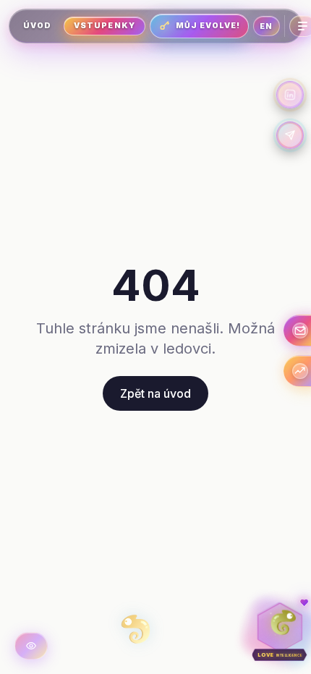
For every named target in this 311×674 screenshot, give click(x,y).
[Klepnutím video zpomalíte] (31, 646)
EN (266, 26)
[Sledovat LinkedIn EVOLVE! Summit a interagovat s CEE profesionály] (290, 94)
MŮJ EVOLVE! (208, 25)
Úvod (37, 25)
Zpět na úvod (155, 393)
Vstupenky (104, 25)
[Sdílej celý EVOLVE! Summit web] (290, 135)
